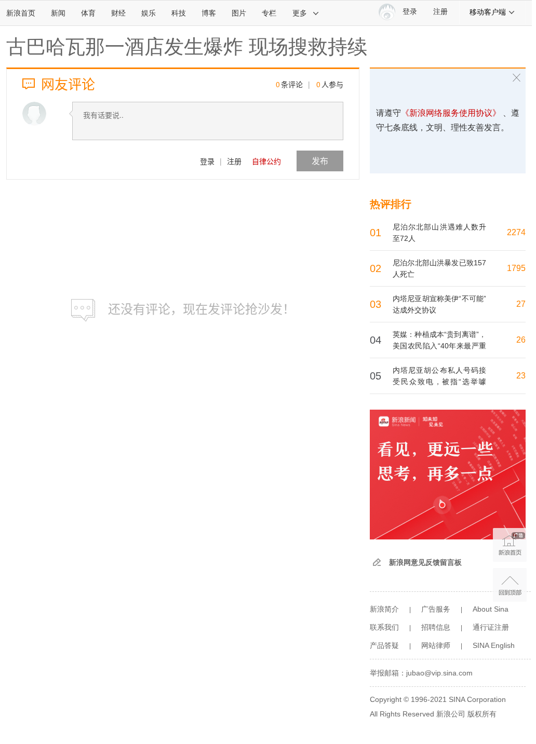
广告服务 (435, 609)
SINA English (494, 645)
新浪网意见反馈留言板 (425, 562)
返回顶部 (510, 585)
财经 (118, 13)
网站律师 (435, 645)
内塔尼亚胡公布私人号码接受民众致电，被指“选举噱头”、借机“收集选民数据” (439, 381)
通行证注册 (491, 627)
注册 (440, 12)
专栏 (269, 13)
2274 (516, 232)
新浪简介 (384, 609)
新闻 (58, 13)
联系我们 (384, 627)
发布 (320, 161)
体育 (88, 13)
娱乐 (148, 13)
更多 (299, 13)
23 (521, 375)
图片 (239, 13)
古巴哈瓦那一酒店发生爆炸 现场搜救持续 (186, 47)
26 (521, 339)
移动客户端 (488, 12)
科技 (178, 13)
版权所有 (482, 714)
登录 (207, 161)
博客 (209, 13)
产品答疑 (384, 645)
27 (521, 304)
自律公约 (266, 161)
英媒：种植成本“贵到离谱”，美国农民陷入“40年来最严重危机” (439, 345)
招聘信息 (435, 627)
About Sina (490, 609)
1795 (516, 268)
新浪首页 (20, 13)
